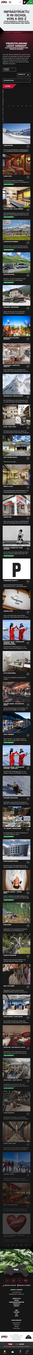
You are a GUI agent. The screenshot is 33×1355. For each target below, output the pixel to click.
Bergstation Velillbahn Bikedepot (11, 338)
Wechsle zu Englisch (24, 1285)
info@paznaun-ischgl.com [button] (16, 1294)
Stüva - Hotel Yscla (10, 427)
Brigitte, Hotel (8, 486)
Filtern (7, 86)
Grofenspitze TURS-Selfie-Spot (13, 396)
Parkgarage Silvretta (11, 580)
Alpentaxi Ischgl (9, 274)
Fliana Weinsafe (9, 1113)
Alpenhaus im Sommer (11, 242)
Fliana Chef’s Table (10, 1143)
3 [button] (17, 106)
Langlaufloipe (8, 145)
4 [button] (21, 1245)
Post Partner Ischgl (10, 457)
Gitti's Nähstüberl (10, 673)
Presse (16, 1300)
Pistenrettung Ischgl (11, 798)
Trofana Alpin (8, 611)
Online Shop (16, 1328)
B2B (16, 1314)
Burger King (7, 517)
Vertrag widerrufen (16, 1338)
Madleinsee (7, 925)
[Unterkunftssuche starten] (29, 2)
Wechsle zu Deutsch (10, 1285)
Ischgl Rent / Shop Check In (13, 1080)
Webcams (16, 1324)
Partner (16, 1312)
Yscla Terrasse (9, 734)
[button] (20, 2)
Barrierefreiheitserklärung (16, 1337)
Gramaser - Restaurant (11, 307)
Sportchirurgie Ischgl (11, 861)
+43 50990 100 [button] (16, 1292)
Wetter (16, 1326)
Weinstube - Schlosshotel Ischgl (14, 1047)
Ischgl (10, 1258)
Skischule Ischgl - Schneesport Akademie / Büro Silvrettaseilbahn (14, 643)
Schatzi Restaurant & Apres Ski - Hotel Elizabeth (14, 1236)
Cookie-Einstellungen (16, 1339)
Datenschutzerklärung (14, 1335)
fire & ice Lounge (9, 986)
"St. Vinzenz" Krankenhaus (12, 828)
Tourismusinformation (16, 1302)
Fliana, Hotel (8, 176)
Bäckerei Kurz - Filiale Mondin (13, 209)
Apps (16, 1316)
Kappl (15, 1259)
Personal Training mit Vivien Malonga (13, 548)
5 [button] (26, 106)
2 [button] (12, 1245)
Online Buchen (16, 1323)
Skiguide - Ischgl (9, 1174)
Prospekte (16, 1304)
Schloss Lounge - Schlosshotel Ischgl (14, 704)
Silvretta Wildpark (10, 955)
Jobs (16, 1310)
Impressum (16, 1334)
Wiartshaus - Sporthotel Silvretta (12, 366)
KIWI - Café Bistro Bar (10, 1205)
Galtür (2, 1258)
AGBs (21, 1335)
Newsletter (17, 1298)
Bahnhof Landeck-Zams (25, 1261)
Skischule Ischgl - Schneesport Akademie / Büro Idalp (14, 767)
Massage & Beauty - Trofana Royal (13, 892)
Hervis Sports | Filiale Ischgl (13, 1017)
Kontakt (16, 1306)
